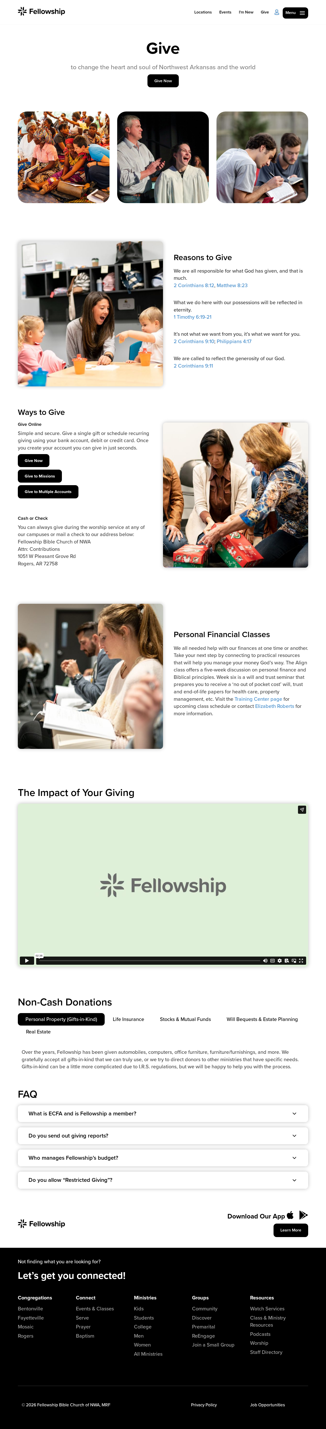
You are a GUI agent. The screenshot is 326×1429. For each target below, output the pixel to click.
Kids (139, 1308)
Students (144, 1317)
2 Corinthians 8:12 (194, 285)
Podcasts (260, 1334)
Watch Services (267, 1308)
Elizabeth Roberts (274, 706)
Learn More (290, 1230)
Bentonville (30, 1308)
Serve (82, 1317)
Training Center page (258, 699)
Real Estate (38, 1031)
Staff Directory (266, 1352)
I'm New (246, 12)
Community (205, 1308)
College (143, 1326)
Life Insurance (128, 1019)
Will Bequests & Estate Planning (262, 1019)
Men (139, 1335)
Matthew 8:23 (232, 285)
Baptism (85, 1335)
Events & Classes (95, 1308)
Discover (202, 1317)
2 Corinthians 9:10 (194, 341)
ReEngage (203, 1335)
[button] (163, 1113)
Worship (259, 1343)
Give (265, 12)
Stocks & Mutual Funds (185, 1019)
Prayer (83, 1326)
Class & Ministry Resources (268, 1321)
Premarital (203, 1326)
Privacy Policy (204, 1405)
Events (225, 12)
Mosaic (26, 1326)
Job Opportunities (267, 1405)
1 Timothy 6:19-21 (192, 316)
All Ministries (148, 1353)
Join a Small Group (213, 1344)
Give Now (163, 81)
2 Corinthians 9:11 (193, 365)
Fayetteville (31, 1317)
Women (142, 1344)
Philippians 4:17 (234, 341)
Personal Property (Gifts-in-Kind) (61, 1019)
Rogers (25, 1335)
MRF (106, 1405)
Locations (203, 12)
